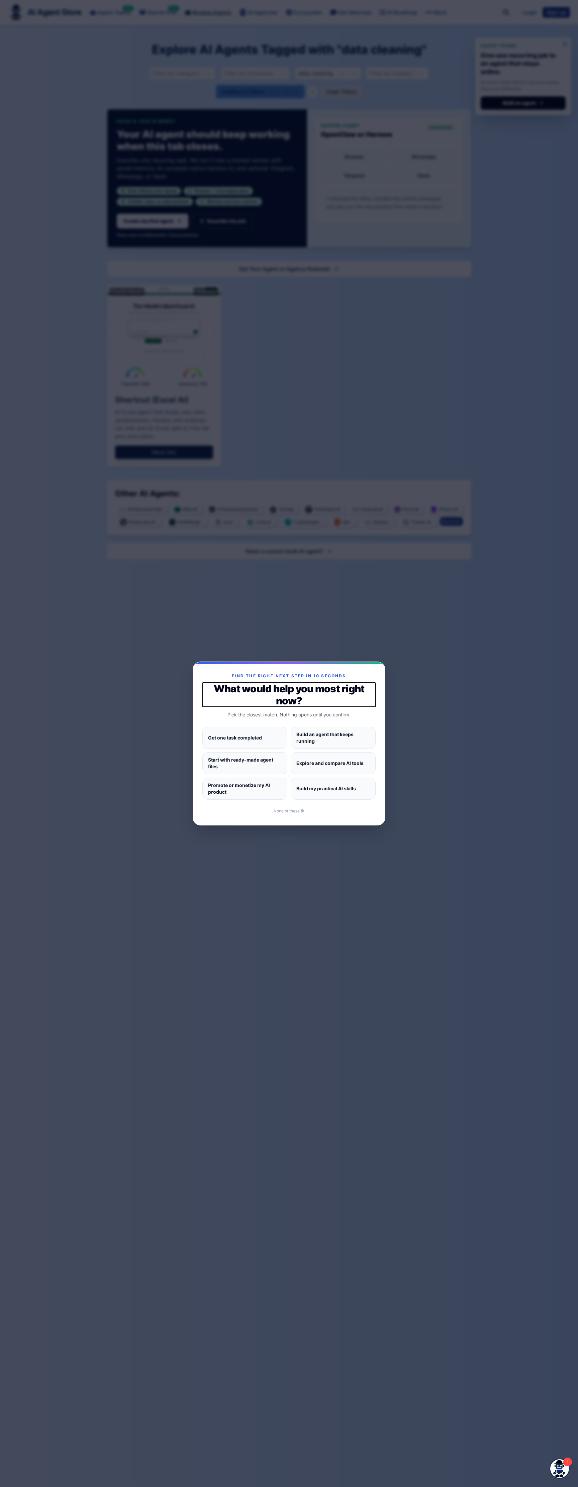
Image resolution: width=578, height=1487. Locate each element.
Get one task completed (235, 737)
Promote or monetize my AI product (239, 788)
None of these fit (289, 810)
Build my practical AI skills (326, 788)
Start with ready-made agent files (240, 763)
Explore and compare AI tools (330, 763)
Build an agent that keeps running (325, 737)
